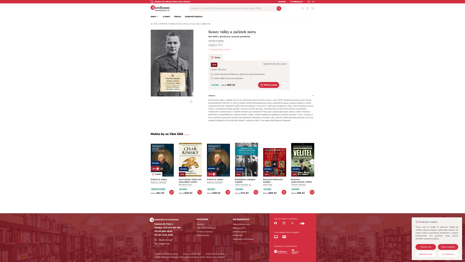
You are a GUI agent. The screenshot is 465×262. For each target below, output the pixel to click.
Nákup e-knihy (239, 228)
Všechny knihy (203, 235)
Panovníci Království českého (273, 180)
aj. (250, 184)
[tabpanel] (249, 75)
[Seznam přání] (308, 8)
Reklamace (237, 235)
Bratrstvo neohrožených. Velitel (301, 180)
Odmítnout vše (425, 254)
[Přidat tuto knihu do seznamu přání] (284, 85)
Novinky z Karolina (205, 231)
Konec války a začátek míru (201, 24)
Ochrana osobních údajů (192, 254)
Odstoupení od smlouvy (243, 239)
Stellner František (158, 182)
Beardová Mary (185, 184)
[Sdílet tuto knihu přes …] (191, 101)
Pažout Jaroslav (241, 184)
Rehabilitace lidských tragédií (245, 180)
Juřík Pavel (267, 184)
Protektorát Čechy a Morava (178, 24)
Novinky (200, 224)
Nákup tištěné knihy (241, 224)
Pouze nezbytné (448, 247)
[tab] (215, 57)
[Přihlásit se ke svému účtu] (302, 8)
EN (313, 1)
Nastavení (449, 254)
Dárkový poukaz (240, 231)
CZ (309, 1)
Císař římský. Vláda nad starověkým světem (190, 180)
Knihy (156, 24)
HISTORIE (163, 24)
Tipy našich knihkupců (206, 228)
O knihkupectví (297, 1)
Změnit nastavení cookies (215, 254)
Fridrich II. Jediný (159, 179)
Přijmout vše (425, 247)
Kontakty (282, 1)
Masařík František (216, 40)
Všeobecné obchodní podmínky (166, 254)
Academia (212, 45)
